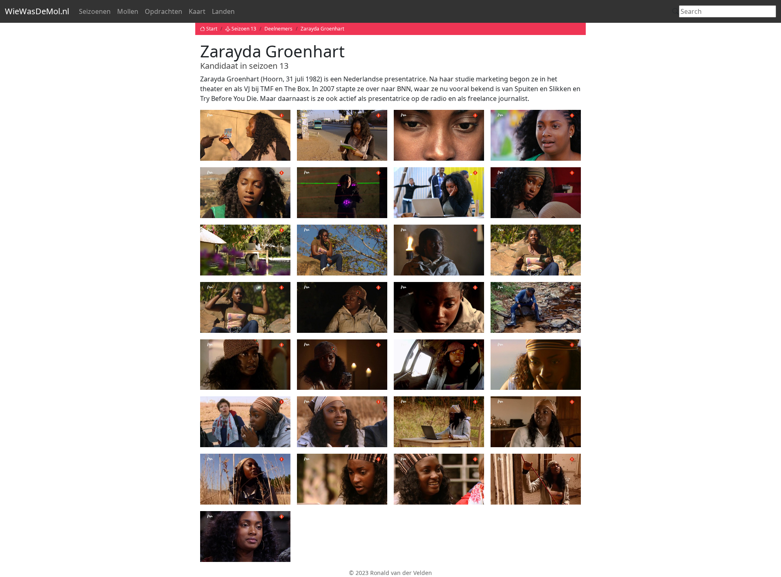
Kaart (197, 11)
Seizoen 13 (243, 28)
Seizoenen (95, 11)
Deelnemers (278, 28)
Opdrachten (163, 11)
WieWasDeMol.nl (37, 11)
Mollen (127, 11)
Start (211, 28)
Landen (223, 11)
